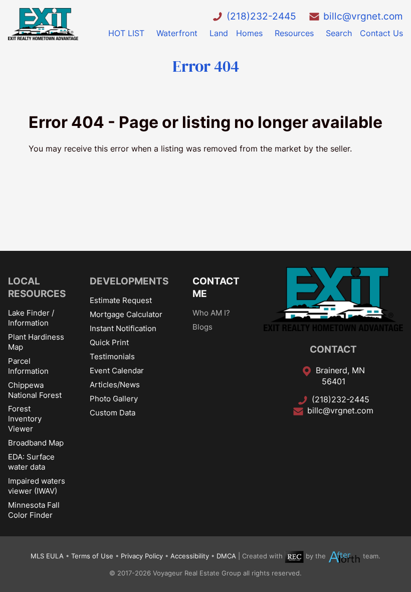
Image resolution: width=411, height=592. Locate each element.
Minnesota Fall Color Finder (34, 510)
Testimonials (112, 356)
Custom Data (112, 412)
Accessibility (189, 556)
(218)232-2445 (261, 16)
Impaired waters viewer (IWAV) (36, 486)
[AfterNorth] (344, 556)
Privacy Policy (142, 556)
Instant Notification (123, 328)
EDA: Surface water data (31, 462)
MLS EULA (47, 556)
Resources (294, 33)
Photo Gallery (114, 398)
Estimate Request (121, 300)
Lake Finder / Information (31, 318)
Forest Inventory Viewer (25, 418)
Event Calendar (117, 370)
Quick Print (109, 342)
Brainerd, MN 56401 (340, 375)
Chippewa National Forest (35, 390)
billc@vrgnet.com (363, 16)
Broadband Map (36, 443)
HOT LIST (126, 33)
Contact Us (381, 33)
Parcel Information (28, 366)
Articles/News (115, 384)
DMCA (226, 556)
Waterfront (176, 33)
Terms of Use (92, 556)
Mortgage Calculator (126, 314)
